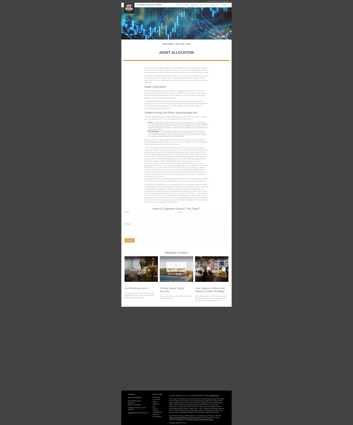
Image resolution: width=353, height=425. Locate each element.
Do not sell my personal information (201, 419)
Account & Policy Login (213, 1)
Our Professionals (224, 1)
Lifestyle (155, 410)
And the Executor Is (136, 288)
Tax (154, 406)
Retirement (156, 397)
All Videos (156, 414)
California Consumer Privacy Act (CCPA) (182, 417)
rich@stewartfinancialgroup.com (138, 413)
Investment (156, 399)
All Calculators (157, 416)
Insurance (156, 404)
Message (128, 224)
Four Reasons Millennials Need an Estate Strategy (210, 290)
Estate (155, 402)
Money (155, 408)
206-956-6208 (136, 397)
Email (179, 212)
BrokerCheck (214, 395)
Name (127, 212)
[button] (178, 5)
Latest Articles (157, 412)
